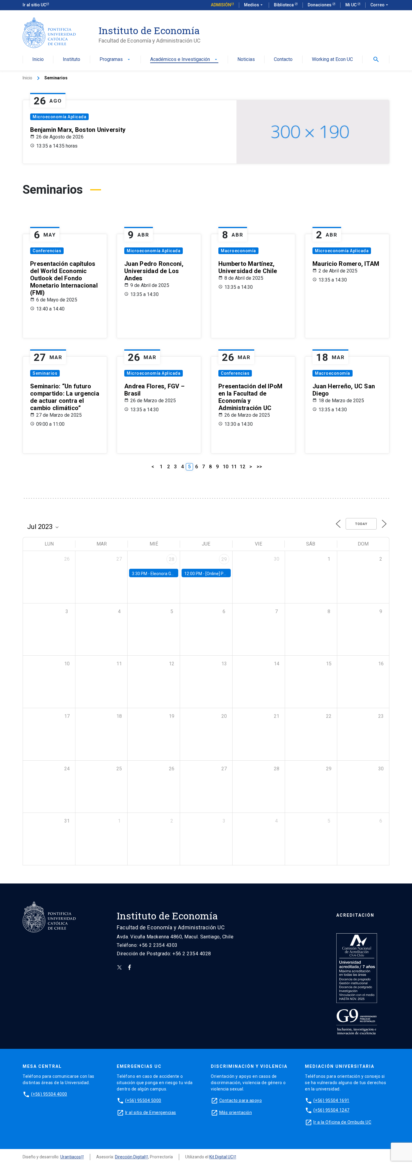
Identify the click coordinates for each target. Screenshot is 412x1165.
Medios (254, 4)
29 (224, 559)
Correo (379, 4)
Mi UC (351, 4)
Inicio (38, 59)
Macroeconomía (238, 250)
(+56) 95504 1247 (331, 1110)
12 (242, 467)
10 (225, 467)
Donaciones (320, 4)
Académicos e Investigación (184, 59)
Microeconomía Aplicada (59, 116)
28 (171, 559)
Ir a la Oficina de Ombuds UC (342, 1122)
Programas (115, 59)
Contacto (283, 59)
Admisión (221, 4)
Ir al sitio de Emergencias (150, 1112)
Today (361, 524)
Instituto (71, 59)
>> (259, 467)
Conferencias (47, 250)
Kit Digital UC (221, 1156)
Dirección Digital (130, 1156)
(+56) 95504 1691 (331, 1100)
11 (234, 467)
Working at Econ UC (332, 59)
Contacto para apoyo (240, 1100)
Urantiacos (70, 1156)
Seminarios (45, 373)
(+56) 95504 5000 (143, 1100)
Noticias (246, 59)
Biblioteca (284, 4)
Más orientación (235, 1112)
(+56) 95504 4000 (49, 1094)
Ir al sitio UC (34, 4)
